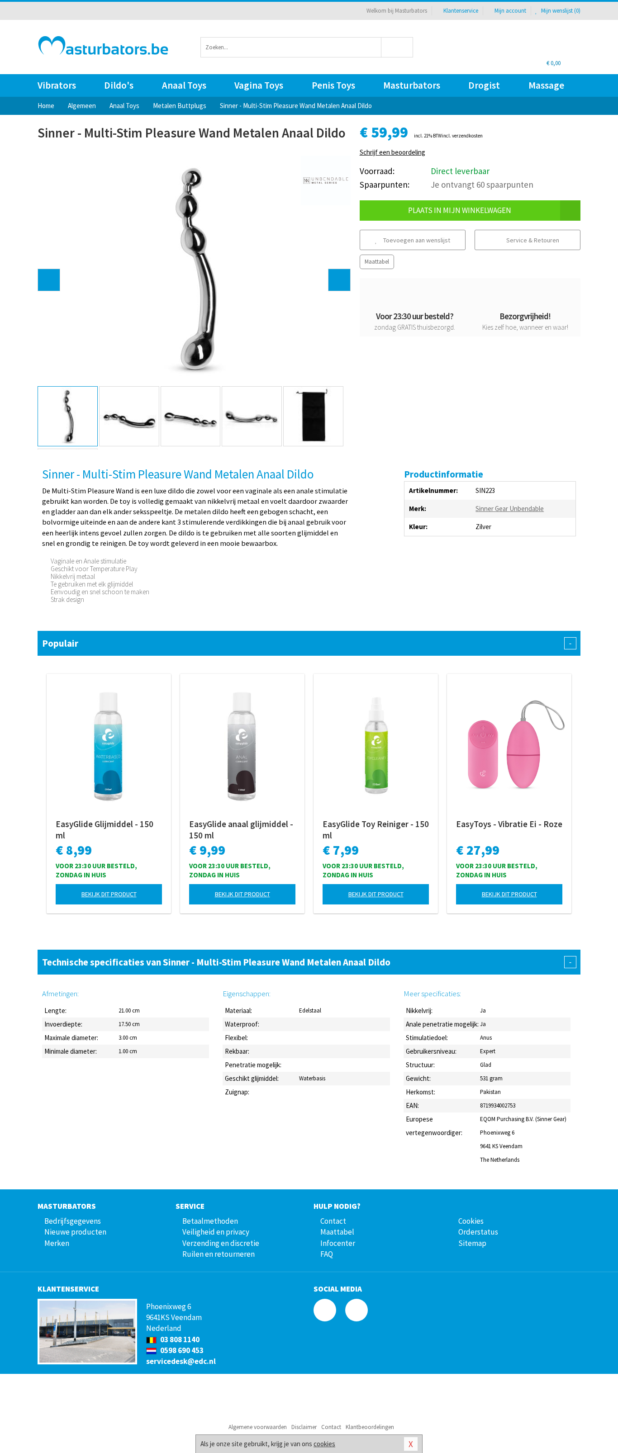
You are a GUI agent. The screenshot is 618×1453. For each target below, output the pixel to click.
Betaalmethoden (210, 1221)
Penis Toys (333, 85)
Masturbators (411, 85)
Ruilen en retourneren (218, 1254)
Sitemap (472, 1243)
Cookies (471, 1221)
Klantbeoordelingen (370, 1427)
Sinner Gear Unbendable (509, 508)
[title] (326, 180)
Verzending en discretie (220, 1243)
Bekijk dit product (109, 894)
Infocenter (337, 1243)
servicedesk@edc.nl (181, 1361)
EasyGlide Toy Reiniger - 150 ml (376, 830)
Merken (56, 1243)
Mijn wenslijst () (560, 10)
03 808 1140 (179, 1339)
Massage (546, 85)
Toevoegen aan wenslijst (416, 240)
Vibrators (57, 85)
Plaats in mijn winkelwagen (459, 210)
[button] (49, 280)
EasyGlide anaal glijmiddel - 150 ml (241, 830)
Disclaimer (304, 1427)
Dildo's (118, 85)
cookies (324, 1443)
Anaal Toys (184, 85)
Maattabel (377, 261)
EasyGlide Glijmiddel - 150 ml (104, 830)
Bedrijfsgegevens (72, 1221)
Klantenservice (460, 10)
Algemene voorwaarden (257, 1427)
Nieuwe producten (75, 1232)
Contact (333, 1221)
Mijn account (510, 10)
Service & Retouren (532, 240)
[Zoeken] (397, 47)
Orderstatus (478, 1232)
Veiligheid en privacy (215, 1232)
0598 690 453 (181, 1350)
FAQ (326, 1254)
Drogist (484, 85)
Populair (306, 643)
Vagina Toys (258, 85)
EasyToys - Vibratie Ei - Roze (509, 824)
